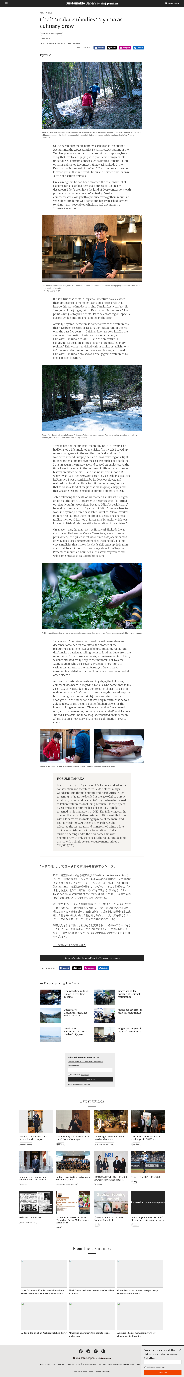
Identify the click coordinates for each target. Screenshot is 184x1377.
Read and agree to (79, 1075)
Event (97, 1225)
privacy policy (85, 1075)
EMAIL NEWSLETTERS (47, 1364)
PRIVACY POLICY (74, 1364)
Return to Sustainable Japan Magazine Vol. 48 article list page (92, 958)
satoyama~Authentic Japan (104, 1144)
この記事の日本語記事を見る (69, 945)
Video (59, 1228)
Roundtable (136, 1144)
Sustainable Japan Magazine (51, 34)
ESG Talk (23, 1184)
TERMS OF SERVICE (89, 1364)
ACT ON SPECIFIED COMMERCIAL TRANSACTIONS (116, 1364)
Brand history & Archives (28, 1222)
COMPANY (140, 1364)
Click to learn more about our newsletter (85, 1062)
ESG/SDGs (60, 1144)
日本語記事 (98, 1184)
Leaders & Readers (26, 1144)
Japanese (45, 55)
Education (135, 1225)
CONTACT (61, 1364)
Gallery (134, 1182)
